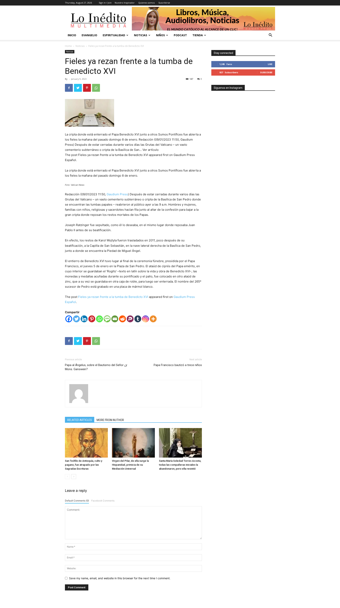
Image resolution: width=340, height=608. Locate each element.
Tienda (197, 35)
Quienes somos (146, 2)
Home (68, 46)
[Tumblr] (137, 318)
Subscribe (266, 72)
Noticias (140, 35)
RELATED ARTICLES (79, 420)
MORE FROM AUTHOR (110, 420)
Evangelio (89, 35)
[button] (270, 35)
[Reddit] (122, 318)
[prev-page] (67, 476)
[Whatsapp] (99, 318)
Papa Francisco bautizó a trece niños (178, 365)
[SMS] (107, 318)
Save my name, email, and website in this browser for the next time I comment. (119, 578)
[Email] (114, 318)
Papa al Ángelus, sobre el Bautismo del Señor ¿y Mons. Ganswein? (96, 367)
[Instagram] (145, 318)
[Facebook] (69, 88)
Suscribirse (164, 2)
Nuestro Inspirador (125, 2)
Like (270, 64)
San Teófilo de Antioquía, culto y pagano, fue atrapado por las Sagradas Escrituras (83, 464)
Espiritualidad (114, 35)
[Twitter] (78, 88)
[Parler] (130, 318)
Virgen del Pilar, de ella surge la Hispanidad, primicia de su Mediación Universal (130, 464)
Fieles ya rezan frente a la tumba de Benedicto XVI (113, 297)
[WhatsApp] (96, 88)
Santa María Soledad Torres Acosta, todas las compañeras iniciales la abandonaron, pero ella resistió (180, 464)
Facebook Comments (103, 500)
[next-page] (73, 476)
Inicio (72, 35)
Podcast (180, 35)
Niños (160, 35)
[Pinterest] (87, 88)
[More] (153, 318)
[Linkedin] (84, 318)
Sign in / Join (105, 2)
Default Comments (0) (77, 500)
